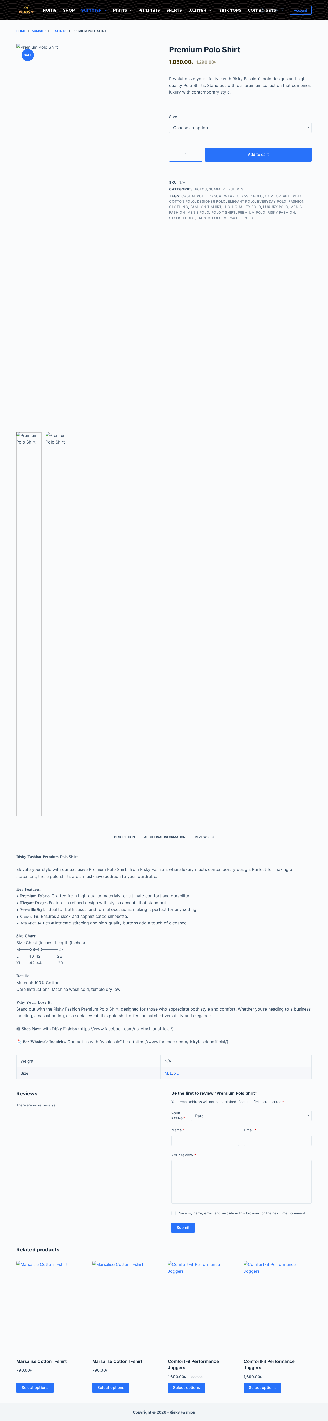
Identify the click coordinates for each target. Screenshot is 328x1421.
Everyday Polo (271, 201)
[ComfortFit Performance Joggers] (202, 1306)
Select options (35, 1387)
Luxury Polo (275, 207)
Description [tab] (124, 837)
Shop (69, 10)
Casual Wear (221, 196)
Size (173, 116)
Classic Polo (250, 196)
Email (250, 1130)
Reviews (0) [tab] (204, 837)
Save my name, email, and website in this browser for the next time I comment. (242, 1213)
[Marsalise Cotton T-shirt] (50, 1306)
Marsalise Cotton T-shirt (41, 1361)
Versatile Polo (238, 218)
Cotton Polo (182, 201)
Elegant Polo (241, 201)
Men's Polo (198, 212)
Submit (183, 1227)
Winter (197, 10)
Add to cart (258, 154)
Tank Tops (229, 10)
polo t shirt (223, 212)
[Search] (262, 10)
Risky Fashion (281, 212)
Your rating (178, 1115)
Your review (183, 1154)
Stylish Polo (182, 218)
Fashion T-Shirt (206, 207)
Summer (91, 10)
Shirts (174, 10)
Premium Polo (251, 212)
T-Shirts (235, 189)
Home (50, 10)
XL (176, 1073)
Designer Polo (211, 201)
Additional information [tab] (165, 837)
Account (300, 10)
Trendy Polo (209, 218)
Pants (120, 10)
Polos (201, 189)
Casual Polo (194, 196)
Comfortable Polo (283, 196)
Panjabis (149, 10)
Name (178, 1130)
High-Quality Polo (242, 207)
